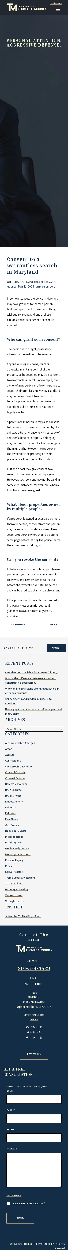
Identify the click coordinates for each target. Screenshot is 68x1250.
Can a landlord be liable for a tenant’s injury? (31, 672)
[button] (58, 10)
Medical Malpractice (17, 848)
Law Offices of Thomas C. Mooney (36, 1244)
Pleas (8, 866)
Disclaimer (13, 1195)
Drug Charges (13, 790)
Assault (9, 754)
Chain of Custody (15, 772)
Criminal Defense (45, 286)
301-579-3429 (56, 3)
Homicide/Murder (15, 831)
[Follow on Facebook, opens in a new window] (27, 1038)
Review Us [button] (34, 1054)
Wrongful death (14, 901)
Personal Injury (14, 860)
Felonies (10, 813)
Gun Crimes (12, 825)
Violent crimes (13, 895)
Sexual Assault (14, 872)
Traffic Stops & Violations (20, 878)
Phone (10, 1129)
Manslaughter (13, 842)
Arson (8, 749)
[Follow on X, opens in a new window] (41, 1038)
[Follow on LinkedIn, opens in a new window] (34, 1038)
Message (11, 1148)
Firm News (11, 819)
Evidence (10, 807)
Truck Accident (14, 883)
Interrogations (14, 837)
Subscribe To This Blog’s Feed (23, 916)
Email (10, 1110)
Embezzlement (14, 801)
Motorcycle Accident (18, 854)
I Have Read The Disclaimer (28, 1203)
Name (9, 1090)
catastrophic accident (18, 766)
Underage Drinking (16, 889)
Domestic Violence (16, 784)
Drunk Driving (13, 796)
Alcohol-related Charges (20, 743)
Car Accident (13, 760)
